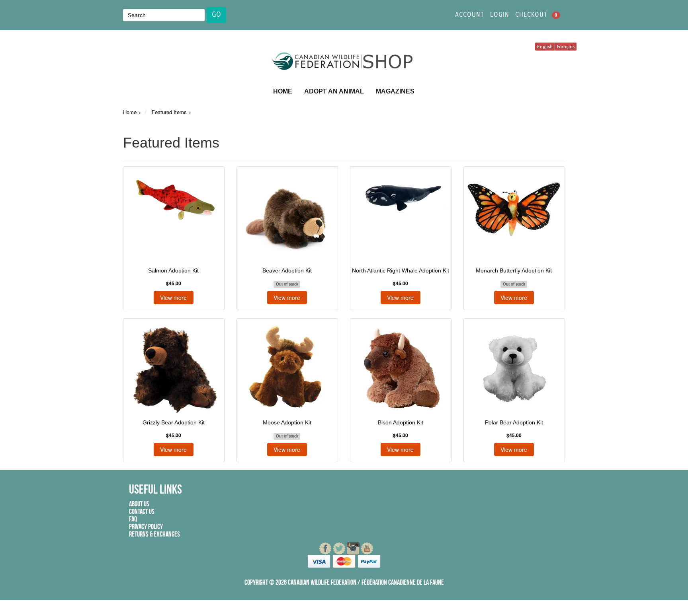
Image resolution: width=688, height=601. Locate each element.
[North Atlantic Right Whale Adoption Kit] (400, 216)
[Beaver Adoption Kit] (287, 216)
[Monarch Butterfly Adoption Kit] (514, 216)
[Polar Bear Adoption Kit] (514, 368)
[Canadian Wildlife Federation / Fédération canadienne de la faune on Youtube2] (367, 548)
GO (216, 14)
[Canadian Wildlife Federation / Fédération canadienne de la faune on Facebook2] (326, 548)
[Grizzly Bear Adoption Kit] (173, 368)
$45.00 (173, 283)
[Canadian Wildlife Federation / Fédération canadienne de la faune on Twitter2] (340, 548)
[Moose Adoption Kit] (287, 368)
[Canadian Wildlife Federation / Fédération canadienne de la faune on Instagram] (354, 548)
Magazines (395, 91)
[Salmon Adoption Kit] (173, 216)
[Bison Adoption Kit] (400, 368)
